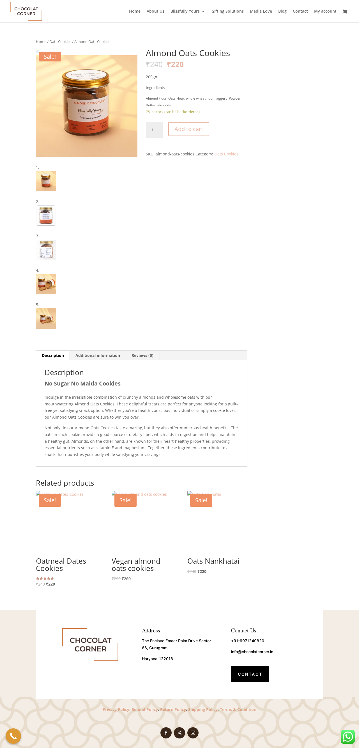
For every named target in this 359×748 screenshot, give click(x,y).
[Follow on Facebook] (166, 732)
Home (135, 11)
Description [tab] (53, 355)
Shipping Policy (203, 709)
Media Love (261, 11)
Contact (300, 11)
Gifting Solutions (227, 11)
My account (325, 11)
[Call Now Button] (13, 736)
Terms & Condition (238, 709)
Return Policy (172, 709)
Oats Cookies (60, 41)
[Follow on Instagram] (193, 732)
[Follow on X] (179, 732)
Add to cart (188, 129)
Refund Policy (145, 709)
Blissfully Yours (185, 11)
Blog (282, 11)
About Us (155, 11)
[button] (38, 52)
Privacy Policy (116, 709)
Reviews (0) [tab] (142, 355)
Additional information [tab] (97, 355)
